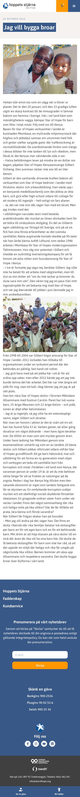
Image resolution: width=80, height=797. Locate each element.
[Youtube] (44, 744)
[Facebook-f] (28, 744)
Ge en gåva (21, 794)
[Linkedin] (52, 744)
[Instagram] (36, 744)
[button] (74, 6)
